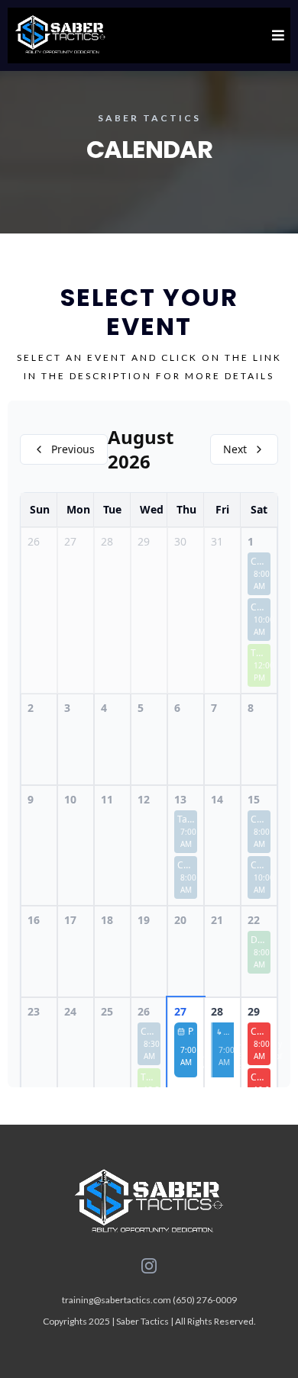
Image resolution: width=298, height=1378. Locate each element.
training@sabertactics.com (116, 1300)
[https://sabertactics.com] (60, 35)
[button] (275, 35)
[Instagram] (149, 1266)
